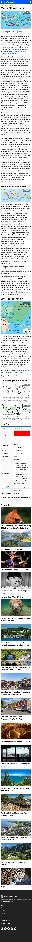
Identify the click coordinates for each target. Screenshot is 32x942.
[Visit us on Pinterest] (12, 928)
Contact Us (4, 907)
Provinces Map (6, 31)
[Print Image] (26, 13)
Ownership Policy (5, 923)
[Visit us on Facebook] (5, 928)
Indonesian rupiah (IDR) (20, 487)
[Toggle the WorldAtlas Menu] (1, 2)
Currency (4, 487)
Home (2, 905)
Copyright (3, 913)
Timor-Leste (19, 372)
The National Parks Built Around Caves (16, 741)
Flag (18, 32)
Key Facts (13, 32)
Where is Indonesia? (17, 31)
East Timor (13, 51)
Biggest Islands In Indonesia (12, 549)
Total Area (5, 450)
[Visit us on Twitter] (8, 928)
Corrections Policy (5, 920)
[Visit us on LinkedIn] (15, 928)
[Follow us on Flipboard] (2, 928)
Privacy (3, 910)
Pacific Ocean (15, 140)
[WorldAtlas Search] (30, 2)
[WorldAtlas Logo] (10, 2)
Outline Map (6, 32)
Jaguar (3, 887)
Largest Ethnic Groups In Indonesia (15, 570)
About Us (3, 915)
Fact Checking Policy (6, 918)
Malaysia (13, 53)
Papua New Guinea (7, 372)
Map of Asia (16, 376)
